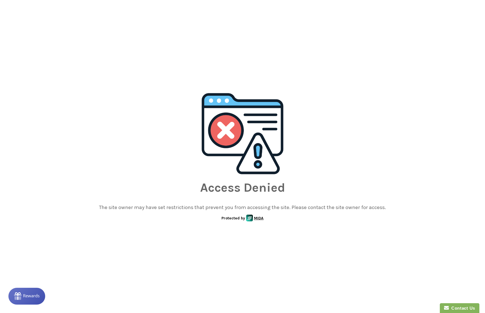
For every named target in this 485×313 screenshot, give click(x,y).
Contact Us (462, 308)
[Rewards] (26, 296)
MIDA (259, 218)
